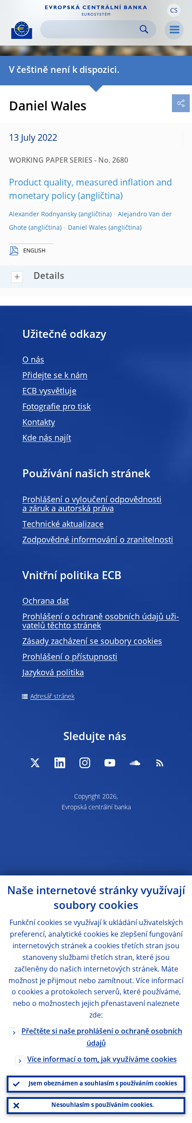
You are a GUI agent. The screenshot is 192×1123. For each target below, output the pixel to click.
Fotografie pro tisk (56, 407)
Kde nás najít (46, 438)
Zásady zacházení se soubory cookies (92, 642)
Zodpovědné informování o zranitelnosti (97, 540)
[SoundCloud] (135, 763)
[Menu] (174, 30)
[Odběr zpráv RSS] (160, 763)
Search (144, 29)
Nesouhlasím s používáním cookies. (102, 1105)
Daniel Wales (87, 228)
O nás (33, 360)
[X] (35, 763)
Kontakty (38, 423)
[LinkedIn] (60, 763)
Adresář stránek (52, 697)
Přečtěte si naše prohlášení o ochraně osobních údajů (101, 1037)
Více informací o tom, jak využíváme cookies (102, 1060)
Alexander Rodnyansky (43, 214)
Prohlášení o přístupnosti (69, 657)
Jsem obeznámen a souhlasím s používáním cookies (103, 1084)
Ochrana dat (45, 601)
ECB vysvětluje (49, 391)
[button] (173, 10)
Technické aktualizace (63, 525)
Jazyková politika (53, 673)
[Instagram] (85, 763)
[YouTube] (110, 763)
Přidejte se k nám (55, 376)
